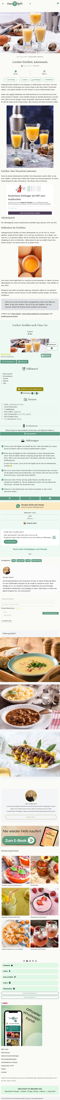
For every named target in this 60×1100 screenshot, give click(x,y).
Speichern (52, 344)
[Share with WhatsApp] (52, 348)
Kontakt (3, 1072)
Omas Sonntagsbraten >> (30, 997)
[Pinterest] (33, 961)
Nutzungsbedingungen (9, 1059)
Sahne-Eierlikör (16, 314)
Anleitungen (37, 80)
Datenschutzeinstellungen (10, 1056)
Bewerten (46, 355)
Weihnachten (36, 560)
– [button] (32, 393)
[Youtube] (27, 961)
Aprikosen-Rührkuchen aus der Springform (12, 949)
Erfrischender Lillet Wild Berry (38, 949)
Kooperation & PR (7, 1066)
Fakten (3, 1069)
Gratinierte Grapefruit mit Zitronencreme (12, 885)
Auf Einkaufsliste (9, 361)
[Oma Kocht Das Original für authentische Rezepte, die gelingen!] (15, 3)
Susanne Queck (27, 65)
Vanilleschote (10, 409)
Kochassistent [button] (31, 434)
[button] (2, 354)
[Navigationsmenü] (3, 3)
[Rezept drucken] (50, 498)
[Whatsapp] (36, 961)
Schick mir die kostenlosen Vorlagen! (30, 213)
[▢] (3, 404)
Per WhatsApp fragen (10, 541)
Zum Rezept (11, 80)
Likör (28, 560)
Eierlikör (20, 560)
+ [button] (36, 393)
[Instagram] (30, 961)
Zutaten (25, 80)
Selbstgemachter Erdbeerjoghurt (38, 917)
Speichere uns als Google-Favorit (31, 389)
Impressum (28, 1098)
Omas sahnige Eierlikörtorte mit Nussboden (35, 314)
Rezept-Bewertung (7, 608)
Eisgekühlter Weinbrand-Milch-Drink (11, 917)
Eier (13, 560)
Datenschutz (5, 1052)
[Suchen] (30, 3)
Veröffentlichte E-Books (9, 1062)
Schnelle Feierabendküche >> (30, 993)
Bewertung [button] (31, 535)
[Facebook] (24, 961)
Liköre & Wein (23, 56)
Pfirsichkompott (34, 885)
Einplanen (23, 361)
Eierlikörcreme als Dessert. (9, 316)
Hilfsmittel (50, 80)
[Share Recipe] (30, 498)
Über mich (4, 1049)
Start (18, 56)
